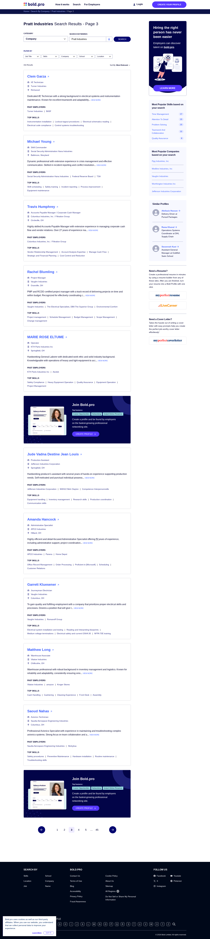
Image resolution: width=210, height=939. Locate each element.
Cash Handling (34, 695)
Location (27, 881)
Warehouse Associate (40, 655)
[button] (41, 829)
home (26, 11)
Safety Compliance (35, 382)
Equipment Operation (106, 382)
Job (25, 886)
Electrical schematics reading (96, 121)
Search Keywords (78, 34)
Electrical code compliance (39, 125)
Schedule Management (60, 317)
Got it (48, 933)
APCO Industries (38, 529)
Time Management (160, 114)
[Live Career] (168, 305)
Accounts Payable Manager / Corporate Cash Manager (56, 212)
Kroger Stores (63, 684)
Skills (26, 876)
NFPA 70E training (102, 633)
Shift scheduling (34, 187)
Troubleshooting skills (37, 760)
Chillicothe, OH (37, 663)
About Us (109, 881)
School (48, 876)
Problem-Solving (159, 124)
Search (77, 4)
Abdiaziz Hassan (170, 211)
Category (28, 34)
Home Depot (61, 554)
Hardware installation (82, 756)
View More (96, 100)
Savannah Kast (169, 247)
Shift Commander (39, 147)
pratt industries (58, 11)
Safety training (51, 187)
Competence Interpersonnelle (95, 489)
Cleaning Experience (66, 695)
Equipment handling (36, 499)
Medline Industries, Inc (162, 169)
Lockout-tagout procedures (67, 121)
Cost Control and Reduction (72, 255)
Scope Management (105, 317)
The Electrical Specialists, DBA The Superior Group (70, 307)
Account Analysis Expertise (73, 252)
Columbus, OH (37, 598)
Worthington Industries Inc (164, 184)
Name (48, 886)
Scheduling (104, 564)
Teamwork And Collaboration (158, 131)
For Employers (92, 4)
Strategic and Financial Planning (41, 255)
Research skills (80, 499)
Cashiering (49, 695)
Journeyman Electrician (41, 590)
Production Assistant (40, 460)
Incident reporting (69, 187)
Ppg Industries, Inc (160, 161)
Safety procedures (35, 756)
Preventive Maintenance (58, 756)
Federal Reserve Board (82, 176)
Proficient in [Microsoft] (85, 564)
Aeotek (56, 372)
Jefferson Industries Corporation (45, 464)
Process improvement (90, 187)
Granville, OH (37, 285)
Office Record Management (39, 564)
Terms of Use (76, 881)
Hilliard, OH (36, 533)
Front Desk (84, 695)
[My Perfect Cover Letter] (168, 341)
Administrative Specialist (42, 525)
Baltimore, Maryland (40, 155)
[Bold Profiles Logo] (34, 5)
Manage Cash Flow (98, 252)
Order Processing (64, 564)
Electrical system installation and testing (45, 630)
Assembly (97, 695)
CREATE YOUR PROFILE (169, 4)
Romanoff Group (54, 619)
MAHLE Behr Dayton (69, 489)
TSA (99, 176)
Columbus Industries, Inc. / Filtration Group (50, 216)
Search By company (40, 11)
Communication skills (36, 503)
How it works (62, 4)
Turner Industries (38, 86)
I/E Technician (37, 82)
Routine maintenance (104, 756)
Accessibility (75, 891)
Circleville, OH (37, 220)
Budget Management (83, 317)
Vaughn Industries (39, 281)
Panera (49, 554)
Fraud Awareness (78, 901)
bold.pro (169, 47)
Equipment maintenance (38, 190)
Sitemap (109, 886)
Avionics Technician (39, 717)
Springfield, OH (38, 350)
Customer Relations (36, 568)
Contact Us (75, 876)
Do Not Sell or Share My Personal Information (120, 898)
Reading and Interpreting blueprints (83, 630)
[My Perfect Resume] (168, 295)
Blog (72, 886)
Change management (37, 321)
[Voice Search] (109, 39)
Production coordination (101, 499)
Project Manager (38, 278)
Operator (35, 343)
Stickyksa (72, 746)
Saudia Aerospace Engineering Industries (49, 721)
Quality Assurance (85, 382)
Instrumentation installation (39, 121)
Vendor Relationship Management (42, 252)
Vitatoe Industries (39, 659)
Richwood (35, 90)
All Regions (110, 891)
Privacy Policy (76, 896)
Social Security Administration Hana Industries (51, 151)
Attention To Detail (160, 119)
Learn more (167, 88)
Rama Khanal (168, 227)
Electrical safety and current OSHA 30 (74, 633)
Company (49, 881)
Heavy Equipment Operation (60, 382)
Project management (36, 317)
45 (97, 829)
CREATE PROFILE (84, 434)
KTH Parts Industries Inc (42, 347)
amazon (50, 684)
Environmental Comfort (107, 307)
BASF (48, 111)
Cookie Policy (111, 876)
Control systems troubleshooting (69, 125)
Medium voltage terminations (40, 633)
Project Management (36, 386)
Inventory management (59, 499)
